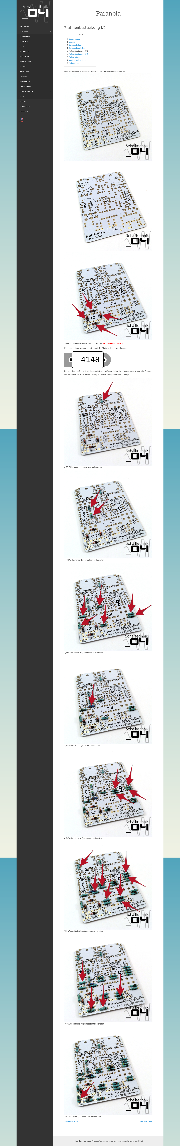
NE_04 (22, 97)
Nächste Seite (146, 1121)
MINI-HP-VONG (24, 51)
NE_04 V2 (23, 66)
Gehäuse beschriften (77, 48)
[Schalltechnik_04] (35, 12)
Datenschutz (25, 107)
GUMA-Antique (25, 36)
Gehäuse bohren (75, 45)
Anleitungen (24, 31)
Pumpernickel (25, 82)
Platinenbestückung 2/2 (78, 54)
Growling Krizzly (26, 92)
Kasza (22, 46)
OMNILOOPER (24, 71)
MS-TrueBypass (25, 61)
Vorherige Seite (71, 1121)
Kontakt (23, 102)
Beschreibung (74, 39)
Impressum (24, 112)
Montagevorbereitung (77, 60)
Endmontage (74, 63)
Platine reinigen (75, 57)
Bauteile (72, 42)
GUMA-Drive (24, 41)
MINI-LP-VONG (24, 56)
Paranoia (23, 76)
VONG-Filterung (25, 87)
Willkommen (24, 26)
